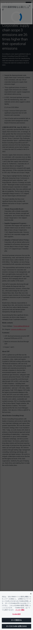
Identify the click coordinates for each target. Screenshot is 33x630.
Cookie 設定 (16, 614)
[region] (16, 610)
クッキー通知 (19, 610)
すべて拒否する (16, 620)
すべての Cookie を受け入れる (16, 626)
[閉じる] (31, 594)
